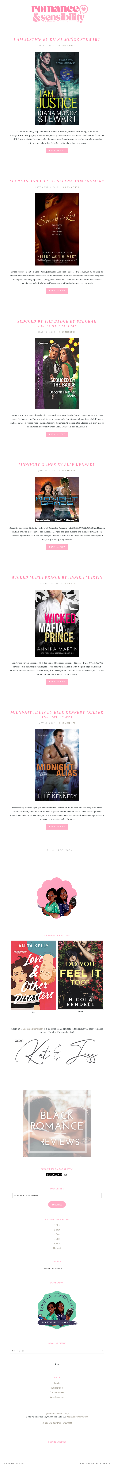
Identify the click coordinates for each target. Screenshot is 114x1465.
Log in (57, 1383)
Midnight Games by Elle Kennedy (57, 464)
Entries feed (57, 1387)
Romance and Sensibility (57, 14)
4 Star (57, 1238)
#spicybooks (73, 1416)
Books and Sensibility (33, 1028)
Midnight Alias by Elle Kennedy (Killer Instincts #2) (57, 715)
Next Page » (65, 850)
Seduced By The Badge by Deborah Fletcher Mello (57, 324)
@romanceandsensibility (57, 1413)
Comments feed (57, 1392)
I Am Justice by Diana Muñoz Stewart (57, 39)
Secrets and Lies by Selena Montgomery (57, 181)
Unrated (57, 1248)
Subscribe (57, 1204)
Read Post (57, 151)
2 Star (57, 1229)
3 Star (57, 1234)
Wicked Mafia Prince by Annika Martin (57, 577)
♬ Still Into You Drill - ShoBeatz (57, 1422)
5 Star (57, 1243)
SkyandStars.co (101, 1463)
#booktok (83, 1416)
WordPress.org (57, 1396)
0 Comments (66, 46)
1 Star (57, 1224)
